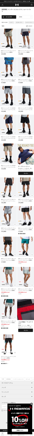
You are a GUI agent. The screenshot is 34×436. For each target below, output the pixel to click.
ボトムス (28, 379)
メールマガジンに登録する (9, 402)
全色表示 (30, 26)
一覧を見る (25, 173)
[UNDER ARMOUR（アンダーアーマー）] (17, 4)
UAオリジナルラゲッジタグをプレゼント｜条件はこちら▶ (17, 1)
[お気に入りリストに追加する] (15, 47)
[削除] (13, 22)
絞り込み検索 (9, 16)
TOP (3, 379)
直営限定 (8, 379)
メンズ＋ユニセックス (18, 379)
